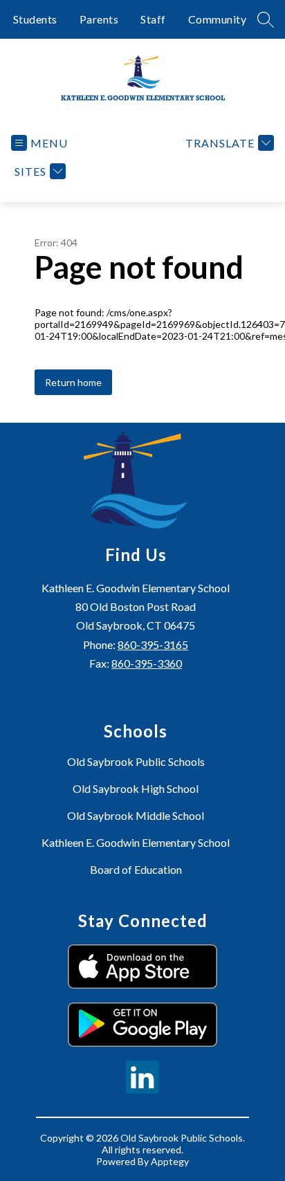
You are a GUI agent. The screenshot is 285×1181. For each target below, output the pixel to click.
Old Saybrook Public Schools (136, 761)
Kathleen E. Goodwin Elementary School (136, 842)
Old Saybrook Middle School (135, 815)
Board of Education (136, 869)
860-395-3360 (146, 663)
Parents (99, 19)
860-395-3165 (153, 644)
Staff (153, 19)
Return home (73, 382)
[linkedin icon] (142, 1089)
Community (217, 19)
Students (35, 19)
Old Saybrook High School (136, 788)
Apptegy (170, 1161)
